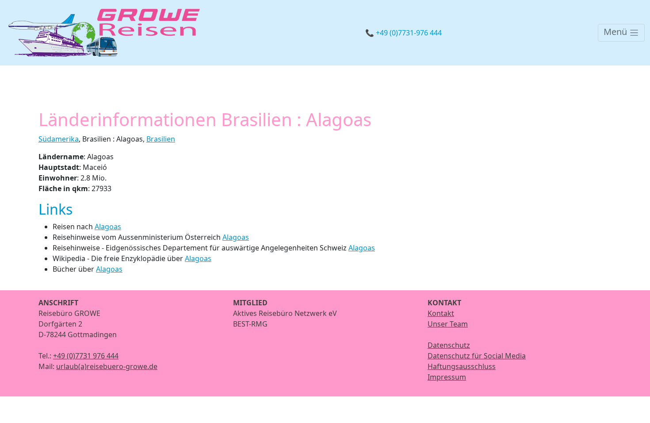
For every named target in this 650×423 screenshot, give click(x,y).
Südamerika (58, 139)
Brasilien (160, 139)
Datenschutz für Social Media (477, 356)
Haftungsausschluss (462, 366)
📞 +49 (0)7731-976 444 (403, 33)
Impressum (447, 377)
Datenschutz (449, 345)
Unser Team (448, 324)
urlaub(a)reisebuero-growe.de (106, 366)
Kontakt (441, 313)
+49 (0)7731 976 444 (86, 356)
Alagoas (108, 226)
